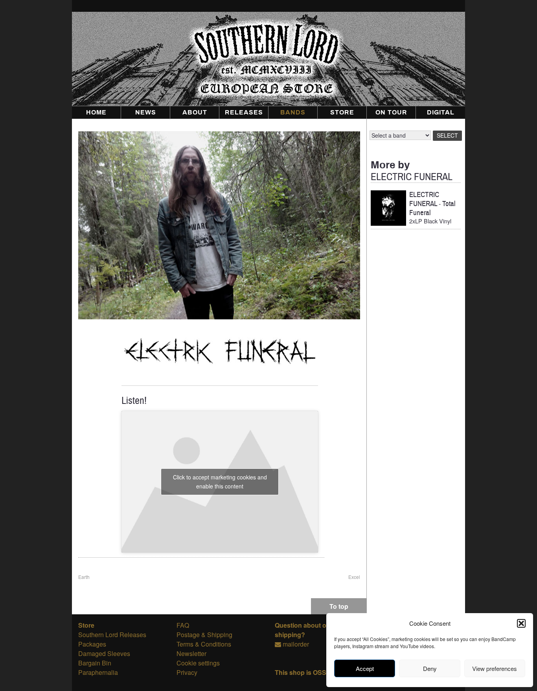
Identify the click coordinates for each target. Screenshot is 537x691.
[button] (521, 623)
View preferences (494, 668)
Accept (365, 668)
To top (338, 606)
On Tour (391, 112)
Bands (292, 112)
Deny (430, 668)
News (145, 112)
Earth (84, 576)
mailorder (296, 644)
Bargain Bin (94, 662)
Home (96, 112)
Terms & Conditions (204, 644)
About (194, 112)
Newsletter (191, 653)
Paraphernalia (98, 672)
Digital (440, 112)
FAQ (183, 625)
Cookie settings (198, 662)
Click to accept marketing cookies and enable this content (220, 481)
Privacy (187, 672)
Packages (92, 644)
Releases (244, 112)
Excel (354, 576)
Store (342, 112)
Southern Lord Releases (112, 634)
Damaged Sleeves (104, 653)
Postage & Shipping (204, 634)
